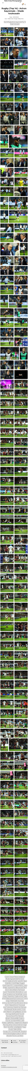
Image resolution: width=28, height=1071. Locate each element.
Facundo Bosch (10, 1016)
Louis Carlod (15, 994)
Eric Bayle (24, 981)
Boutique (3, 1065)
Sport (5, 22)
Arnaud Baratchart (7, 998)
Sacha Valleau (15, 987)
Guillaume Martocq (21, 1033)
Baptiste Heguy (21, 1027)
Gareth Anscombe (19, 1000)
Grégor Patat (9, 1000)
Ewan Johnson (13, 1025)
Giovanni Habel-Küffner (15, 1029)
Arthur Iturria (21, 1009)
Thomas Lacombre (11, 1020)
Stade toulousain (14, 24)
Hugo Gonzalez (7, 994)
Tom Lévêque (14, 985)
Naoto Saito (7, 1027)
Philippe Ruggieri (19, 983)
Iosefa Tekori (23, 987)
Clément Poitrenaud (19, 1005)
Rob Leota (14, 1027)
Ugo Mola (13, 1007)
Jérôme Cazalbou (7, 981)
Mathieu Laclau (23, 985)
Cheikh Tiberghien (21, 1031)
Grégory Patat (6, 996)
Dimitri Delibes (9, 1005)
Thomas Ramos (16, 1003)
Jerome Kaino (9, 990)
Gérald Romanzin (19, 979)
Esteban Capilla (6, 1022)
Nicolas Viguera (10, 979)
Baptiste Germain (21, 1011)
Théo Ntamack (19, 1016)
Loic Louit (23, 992)
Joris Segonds (9, 1014)
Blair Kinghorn (20, 1018)
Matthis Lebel (20, 1020)
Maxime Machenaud (19, 990)
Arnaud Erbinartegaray (9, 1033)
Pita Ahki (7, 1009)
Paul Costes (7, 1007)
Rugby (9, 22)
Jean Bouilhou (14, 1009)
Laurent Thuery (9, 976)
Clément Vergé (22, 1025)
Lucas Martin (19, 1035)
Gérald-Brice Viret (9, 983)
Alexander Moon (11, 1035)
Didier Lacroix (23, 994)
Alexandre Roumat (19, 1014)
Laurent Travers (7, 992)
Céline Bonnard (16, 992)
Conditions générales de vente (9, 1067)
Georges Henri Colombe (9, 1031)
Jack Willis (6, 1011)
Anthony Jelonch (7, 1003)
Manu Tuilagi (14, 1022)
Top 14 (23, 22)
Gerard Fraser (6, 985)
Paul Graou (6, 1025)
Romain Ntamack (21, 1007)
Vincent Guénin (23, 998)
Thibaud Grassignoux (19, 976)
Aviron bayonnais (16, 22)
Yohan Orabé (23, 996)
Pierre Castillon (15, 996)
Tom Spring (13, 1011)
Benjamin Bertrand (11, 1018)
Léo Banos (24, 1003)
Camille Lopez (17, 981)
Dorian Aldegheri (23, 1022)
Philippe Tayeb (7, 987)
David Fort (15, 998)
